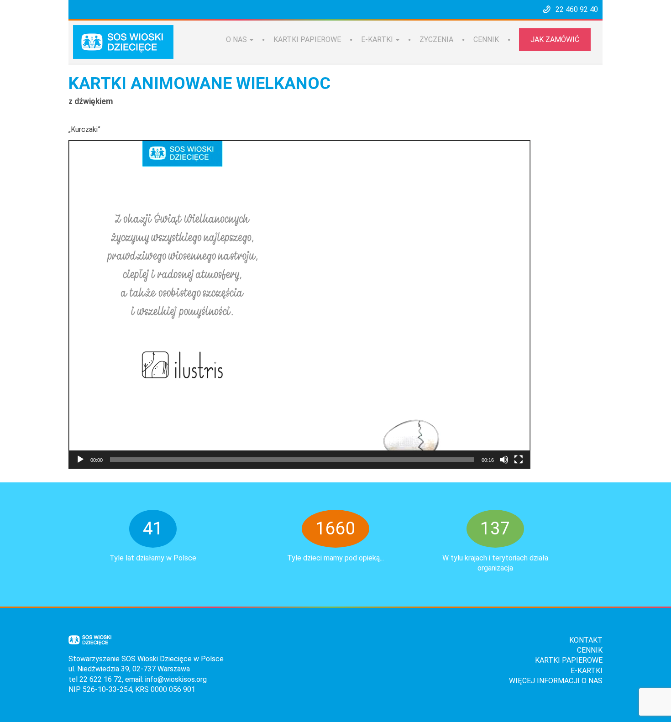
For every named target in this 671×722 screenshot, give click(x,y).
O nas (237, 39)
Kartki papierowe (307, 39)
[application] (299, 304)
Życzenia (436, 39)
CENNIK (590, 650)
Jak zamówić (554, 39)
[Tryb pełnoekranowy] (518, 459)
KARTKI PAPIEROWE (569, 660)
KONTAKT (586, 640)
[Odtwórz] (80, 459)
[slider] (292, 459)
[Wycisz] (503, 459)
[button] (299, 304)
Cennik (486, 39)
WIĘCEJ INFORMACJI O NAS (556, 680)
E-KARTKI (587, 670)
